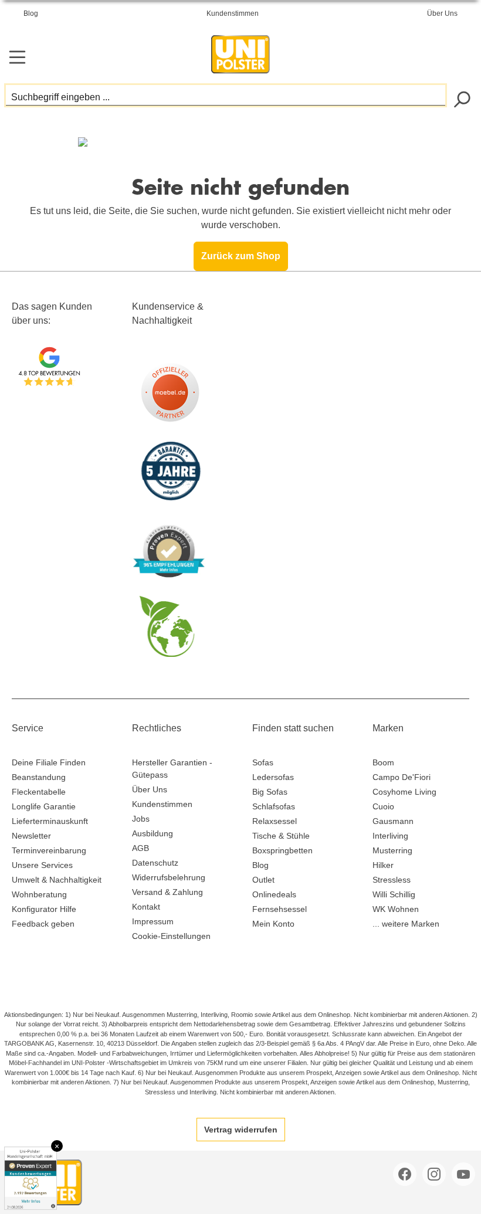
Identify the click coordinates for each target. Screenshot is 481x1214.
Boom (383, 762)
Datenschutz (155, 862)
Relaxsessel (274, 821)
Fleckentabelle (39, 791)
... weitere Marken (405, 923)
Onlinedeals (274, 894)
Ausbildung (152, 833)
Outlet (263, 879)
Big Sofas (269, 791)
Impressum (153, 921)
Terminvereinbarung (49, 850)
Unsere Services (42, 865)
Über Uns (442, 13)
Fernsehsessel (279, 909)
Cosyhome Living (404, 791)
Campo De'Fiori (401, 777)
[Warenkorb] (461, 58)
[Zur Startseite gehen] (240, 51)
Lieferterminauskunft (50, 821)
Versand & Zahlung (167, 892)
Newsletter (31, 835)
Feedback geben (43, 923)
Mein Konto (273, 923)
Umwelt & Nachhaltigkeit (56, 879)
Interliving (390, 835)
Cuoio (383, 806)
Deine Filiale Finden (49, 762)
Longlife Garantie (44, 806)
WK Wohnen (395, 909)
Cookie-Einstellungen (171, 936)
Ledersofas (273, 777)
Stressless (391, 879)
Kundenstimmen (232, 13)
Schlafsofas (273, 806)
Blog (30, 13)
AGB (140, 848)
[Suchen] (461, 98)
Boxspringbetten (282, 850)
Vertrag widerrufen (240, 1129)
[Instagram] (435, 1174)
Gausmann (393, 821)
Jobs (141, 818)
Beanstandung (39, 777)
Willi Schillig (393, 894)
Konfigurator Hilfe (44, 909)
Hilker (383, 865)
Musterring (392, 850)
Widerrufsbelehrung (168, 877)
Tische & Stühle (281, 835)
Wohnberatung (39, 894)
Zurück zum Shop (240, 256)
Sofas (262, 762)
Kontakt (146, 906)
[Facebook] (406, 1174)
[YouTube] (464, 1174)
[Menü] (17, 57)
